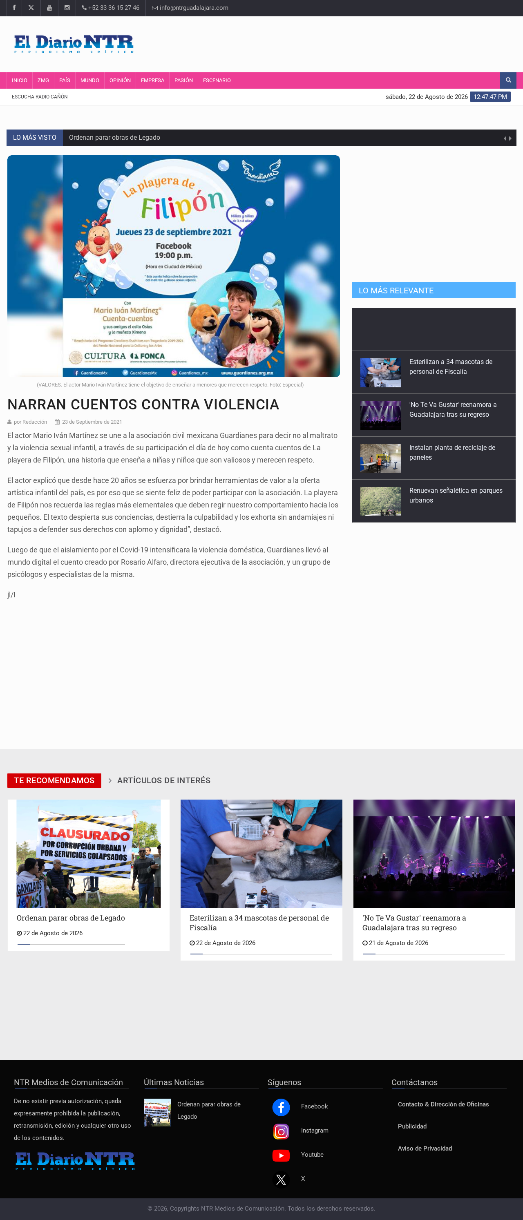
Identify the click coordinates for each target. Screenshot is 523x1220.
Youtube (312, 1154)
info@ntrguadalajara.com (193, 7)
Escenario (217, 80)
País (64, 80)
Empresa (152, 80)
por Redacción (30, 422)
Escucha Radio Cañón (40, 97)
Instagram (315, 1130)
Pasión (183, 80)
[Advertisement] (361, 43)
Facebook (314, 1106)
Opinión (120, 80)
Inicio (19, 80)
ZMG (43, 80)
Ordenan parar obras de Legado (114, 137)
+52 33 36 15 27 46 (113, 7)
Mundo (89, 80)
